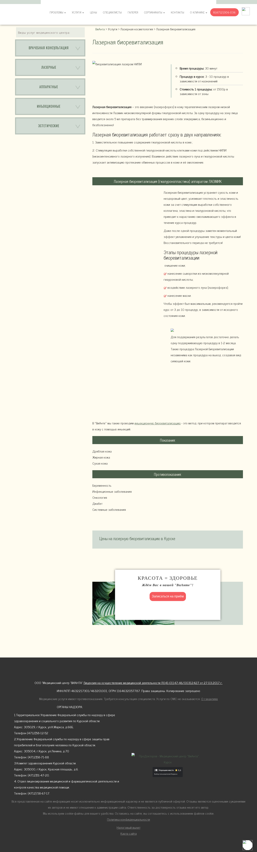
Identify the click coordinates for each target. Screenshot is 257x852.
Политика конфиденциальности (128, 819)
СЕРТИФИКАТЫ (153, 12)
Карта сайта (128, 833)
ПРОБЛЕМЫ (56, 12)
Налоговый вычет (128, 827)
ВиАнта (100, 29)
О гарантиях (209, 698)
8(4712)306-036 (224, 12)
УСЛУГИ (76, 12)
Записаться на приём (168, 596)
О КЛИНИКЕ (197, 12)
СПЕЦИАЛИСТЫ (112, 12)
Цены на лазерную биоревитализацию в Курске (137, 538)
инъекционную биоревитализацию (158, 423)
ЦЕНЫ (93, 12)
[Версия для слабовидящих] (246, 10)
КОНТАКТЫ (177, 12)
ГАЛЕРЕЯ (133, 12)
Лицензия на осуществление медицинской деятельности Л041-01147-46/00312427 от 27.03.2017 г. (153, 682)
